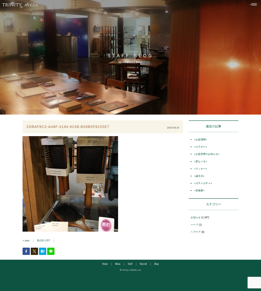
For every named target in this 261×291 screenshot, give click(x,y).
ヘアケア (196, 231)
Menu (117, 264)
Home (105, 264)
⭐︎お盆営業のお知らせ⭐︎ (207, 154)
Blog (156, 264)
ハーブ (194, 224)
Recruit (143, 264)
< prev (26, 240)
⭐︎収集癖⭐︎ (199, 190)
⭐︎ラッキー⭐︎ (200, 168)
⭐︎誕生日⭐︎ (199, 176)
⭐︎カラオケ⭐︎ (200, 146)
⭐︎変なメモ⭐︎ (200, 161)
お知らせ (196, 217)
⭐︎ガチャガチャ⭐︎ (203, 183)
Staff (130, 264)
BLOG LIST (43, 240)
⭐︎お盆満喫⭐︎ (200, 139)
